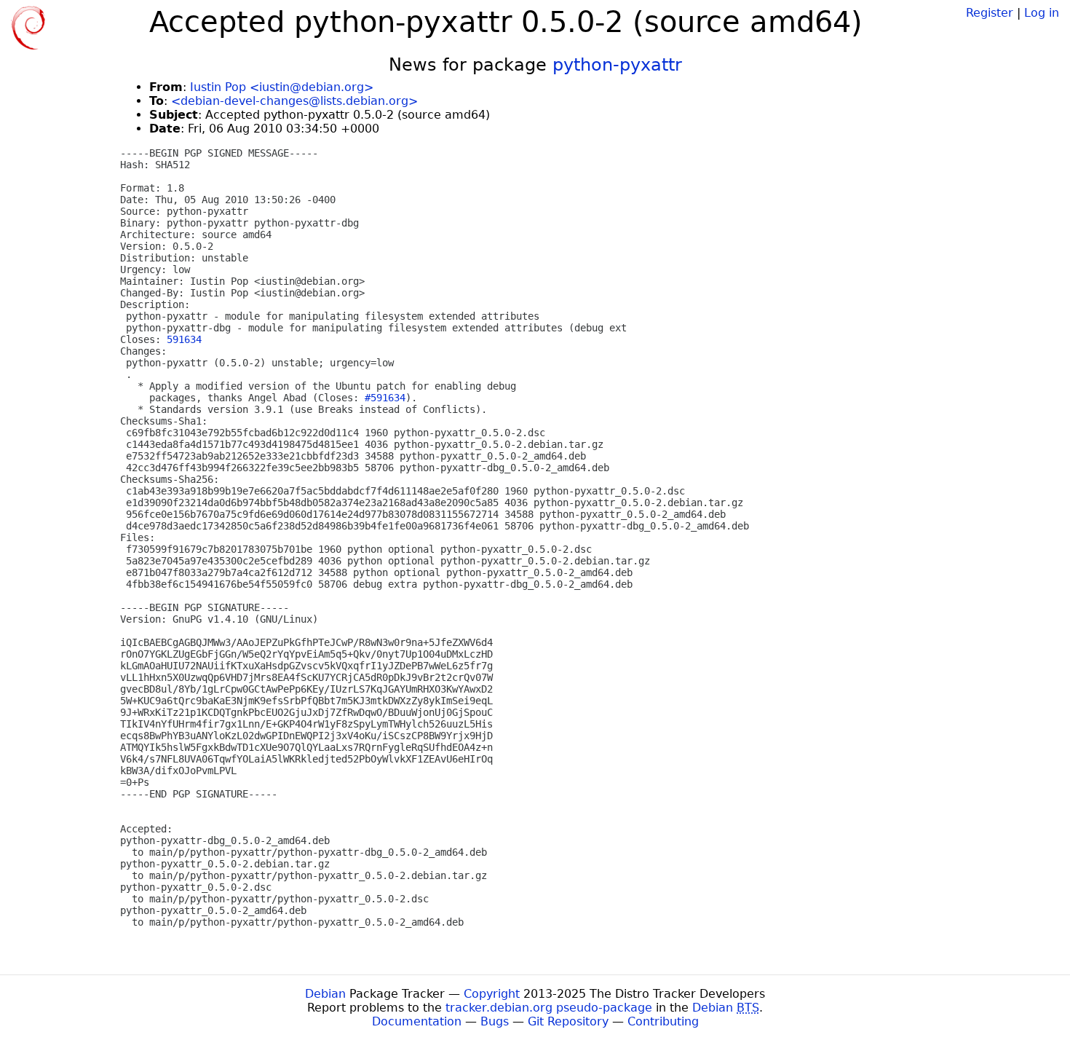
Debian (325, 994)
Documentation (416, 1021)
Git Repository (568, 1021)
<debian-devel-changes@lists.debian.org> (294, 101)
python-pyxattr (617, 65)
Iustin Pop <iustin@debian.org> (281, 87)
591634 (184, 339)
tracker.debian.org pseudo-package (548, 1008)
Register (989, 13)
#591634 (385, 397)
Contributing (663, 1021)
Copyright (492, 994)
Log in (1041, 13)
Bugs (494, 1021)
